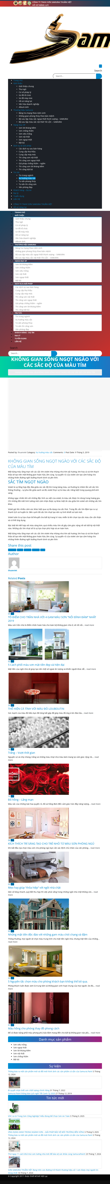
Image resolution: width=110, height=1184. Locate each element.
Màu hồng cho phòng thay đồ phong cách (33, 1028)
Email (42, 550)
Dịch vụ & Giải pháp (22, 145)
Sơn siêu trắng (25, 133)
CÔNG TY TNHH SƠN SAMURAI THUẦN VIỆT (52, 2)
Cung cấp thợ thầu (27, 151)
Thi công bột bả (26, 169)
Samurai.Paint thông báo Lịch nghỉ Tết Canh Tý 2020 (31, 1093)
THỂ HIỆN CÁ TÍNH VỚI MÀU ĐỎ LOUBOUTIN (36, 709)
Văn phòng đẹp (25, 187)
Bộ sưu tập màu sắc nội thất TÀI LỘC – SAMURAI (40, 122)
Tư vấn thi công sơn (27, 184)
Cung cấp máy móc (27, 154)
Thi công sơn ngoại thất (29, 160)
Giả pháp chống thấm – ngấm (32, 163)
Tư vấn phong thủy (27, 181)
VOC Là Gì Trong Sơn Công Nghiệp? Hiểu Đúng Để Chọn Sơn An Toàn (39, 1116)
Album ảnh (24, 107)
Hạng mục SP (19, 125)
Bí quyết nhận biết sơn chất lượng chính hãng (29, 1090)
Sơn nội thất (24, 136)
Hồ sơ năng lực (40, 5)
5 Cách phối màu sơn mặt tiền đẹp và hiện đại (36, 665)
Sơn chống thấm (26, 131)
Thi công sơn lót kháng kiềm (31, 166)
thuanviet (12, 570)
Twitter (20, 550)
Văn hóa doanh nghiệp (29, 104)
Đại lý (15, 193)
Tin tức (16, 172)
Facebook (12, 550)
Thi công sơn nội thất (28, 157)
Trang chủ (18, 80)
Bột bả (22, 142)
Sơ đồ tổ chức (25, 95)
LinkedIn (27, 550)
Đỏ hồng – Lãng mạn (20, 799)
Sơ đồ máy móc (25, 98)
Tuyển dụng (18, 196)
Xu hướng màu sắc (27, 178)
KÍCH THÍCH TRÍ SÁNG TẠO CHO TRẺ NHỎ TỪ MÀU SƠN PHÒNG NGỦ (51, 843)
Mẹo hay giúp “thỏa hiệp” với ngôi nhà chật (34, 887)
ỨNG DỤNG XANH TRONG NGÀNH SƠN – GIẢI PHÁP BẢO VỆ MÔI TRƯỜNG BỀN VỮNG (46, 1132)
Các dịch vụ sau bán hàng (30, 148)
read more (89, 625)
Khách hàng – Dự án (22, 190)
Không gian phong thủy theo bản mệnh (36, 116)
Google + (36, 550)
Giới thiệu (17, 83)
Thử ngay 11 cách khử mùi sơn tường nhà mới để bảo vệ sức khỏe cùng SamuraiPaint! (46, 1154)
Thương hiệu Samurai (23, 110)
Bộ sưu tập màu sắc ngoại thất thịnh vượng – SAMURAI (43, 119)
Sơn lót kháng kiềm (27, 128)
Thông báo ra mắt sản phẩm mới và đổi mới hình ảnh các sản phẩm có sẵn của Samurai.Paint (50, 1071)
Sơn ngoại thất (25, 139)
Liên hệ (16, 199)
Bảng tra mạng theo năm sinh (32, 113)
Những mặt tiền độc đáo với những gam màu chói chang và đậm (47, 934)
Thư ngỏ (22, 89)
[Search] (99, 76)
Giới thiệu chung (26, 86)
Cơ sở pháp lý (25, 92)
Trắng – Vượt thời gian (21, 752)
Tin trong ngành (26, 175)
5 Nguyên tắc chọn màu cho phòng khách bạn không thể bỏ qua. (48, 981)
